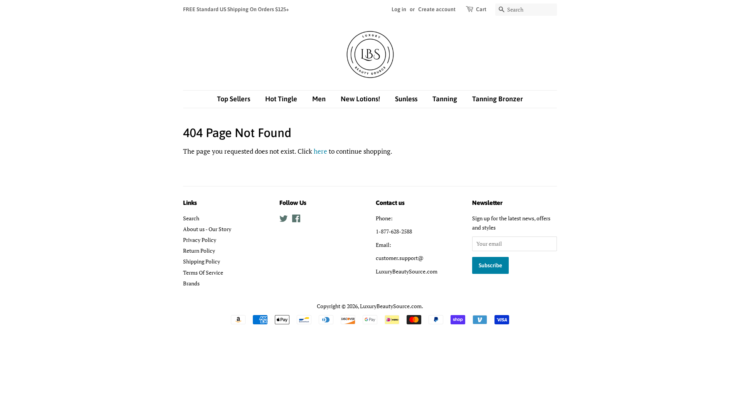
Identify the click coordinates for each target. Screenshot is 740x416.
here (320, 151)
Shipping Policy (201, 261)
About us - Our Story (207, 229)
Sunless (406, 99)
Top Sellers (233, 99)
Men (319, 99)
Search (191, 218)
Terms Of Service (203, 272)
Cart (481, 9)
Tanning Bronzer (497, 99)
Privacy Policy (199, 239)
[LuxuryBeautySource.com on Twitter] (283, 219)
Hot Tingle (281, 99)
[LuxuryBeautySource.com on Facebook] (296, 219)
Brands (191, 283)
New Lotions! (360, 99)
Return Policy (199, 250)
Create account (437, 9)
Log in (399, 9)
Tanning (444, 99)
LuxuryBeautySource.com (391, 306)
